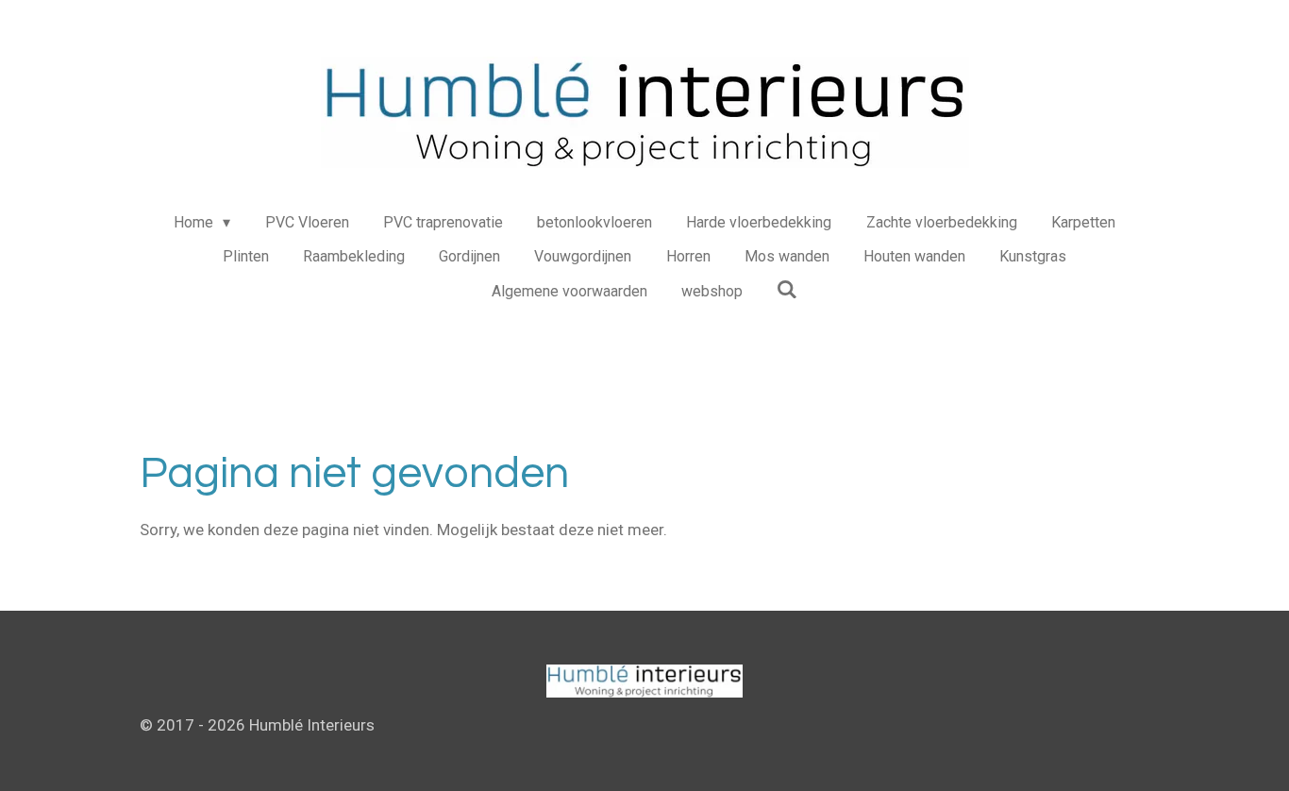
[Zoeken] (787, 289)
